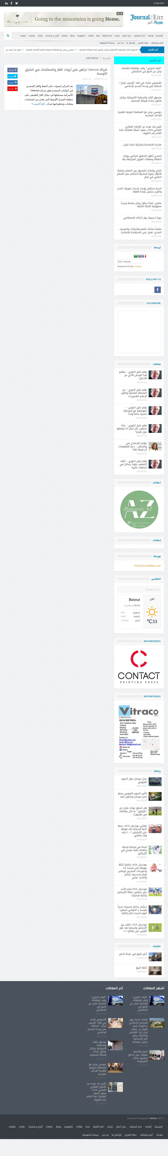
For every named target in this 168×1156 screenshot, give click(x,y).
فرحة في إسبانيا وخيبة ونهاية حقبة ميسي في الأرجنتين (134, 850)
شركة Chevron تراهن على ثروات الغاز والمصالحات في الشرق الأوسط (66, 72)
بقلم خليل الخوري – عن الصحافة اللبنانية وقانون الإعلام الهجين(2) (134, 392)
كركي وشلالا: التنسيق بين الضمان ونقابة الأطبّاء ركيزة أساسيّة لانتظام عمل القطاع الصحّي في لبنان (139, 173)
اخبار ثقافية (107, 35)
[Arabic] (136, 256)
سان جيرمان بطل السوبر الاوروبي (134, 780)
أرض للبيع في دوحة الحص (133, 954)
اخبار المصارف (139, 35)
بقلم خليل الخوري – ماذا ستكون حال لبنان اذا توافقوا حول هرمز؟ (132, 428)
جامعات (64, 35)
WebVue (153, 1118)
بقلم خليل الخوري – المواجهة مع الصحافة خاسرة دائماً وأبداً (135, 410)
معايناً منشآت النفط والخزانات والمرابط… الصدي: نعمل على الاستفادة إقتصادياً (139, 231)
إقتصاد (150, 35)
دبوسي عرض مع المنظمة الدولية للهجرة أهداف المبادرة (87, 50)
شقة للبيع (141, 967)
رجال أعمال (126, 35)
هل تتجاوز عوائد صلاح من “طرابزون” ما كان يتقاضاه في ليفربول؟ (133, 811)
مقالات (91, 35)
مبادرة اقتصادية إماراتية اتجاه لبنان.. (142, 144)
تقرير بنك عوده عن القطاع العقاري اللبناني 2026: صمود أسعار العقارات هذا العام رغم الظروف (140, 129)
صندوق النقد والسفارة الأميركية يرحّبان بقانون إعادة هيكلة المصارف (141, 99)
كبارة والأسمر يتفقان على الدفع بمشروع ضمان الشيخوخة (138, 1056)
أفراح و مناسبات (52, 35)
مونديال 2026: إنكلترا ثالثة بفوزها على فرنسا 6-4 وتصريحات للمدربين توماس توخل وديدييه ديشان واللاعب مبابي (132, 871)
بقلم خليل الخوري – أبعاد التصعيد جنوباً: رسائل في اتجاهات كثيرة (133, 464)
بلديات (117, 35)
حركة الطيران (143, 43)
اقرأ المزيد (38, 103)
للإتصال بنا (130, 43)
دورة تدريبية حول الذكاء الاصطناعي (142, 217)
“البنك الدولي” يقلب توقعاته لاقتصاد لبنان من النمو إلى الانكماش (141, 70)
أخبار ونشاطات (157, 43)
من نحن (120, 43)
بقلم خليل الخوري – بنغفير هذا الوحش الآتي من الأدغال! (133, 375)
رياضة (72, 35)
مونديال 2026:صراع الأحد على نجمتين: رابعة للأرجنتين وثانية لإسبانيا (132, 892)
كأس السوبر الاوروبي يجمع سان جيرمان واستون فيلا (132, 795)
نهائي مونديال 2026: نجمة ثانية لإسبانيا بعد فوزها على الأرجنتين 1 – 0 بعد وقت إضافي (132, 831)
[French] (144, 256)
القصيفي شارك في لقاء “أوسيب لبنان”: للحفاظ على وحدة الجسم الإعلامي (140, 84)
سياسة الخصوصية (107, 43)
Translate (137, 266)
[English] (140, 256)
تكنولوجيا (81, 35)
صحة (98, 35)
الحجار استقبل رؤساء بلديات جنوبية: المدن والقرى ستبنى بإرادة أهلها (139, 190)
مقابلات (31, 35)
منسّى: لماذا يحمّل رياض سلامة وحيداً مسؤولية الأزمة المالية (141, 205)
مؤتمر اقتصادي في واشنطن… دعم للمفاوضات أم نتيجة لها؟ (132, 446)
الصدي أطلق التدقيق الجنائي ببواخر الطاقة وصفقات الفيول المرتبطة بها (142, 158)
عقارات (40, 35)
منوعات (23, 35)
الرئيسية (159, 35)
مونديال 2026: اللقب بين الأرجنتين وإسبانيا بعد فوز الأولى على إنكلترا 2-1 (133, 927)
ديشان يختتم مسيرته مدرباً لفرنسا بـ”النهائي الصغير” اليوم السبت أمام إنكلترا (132, 909)
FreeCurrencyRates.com (147, 565)
